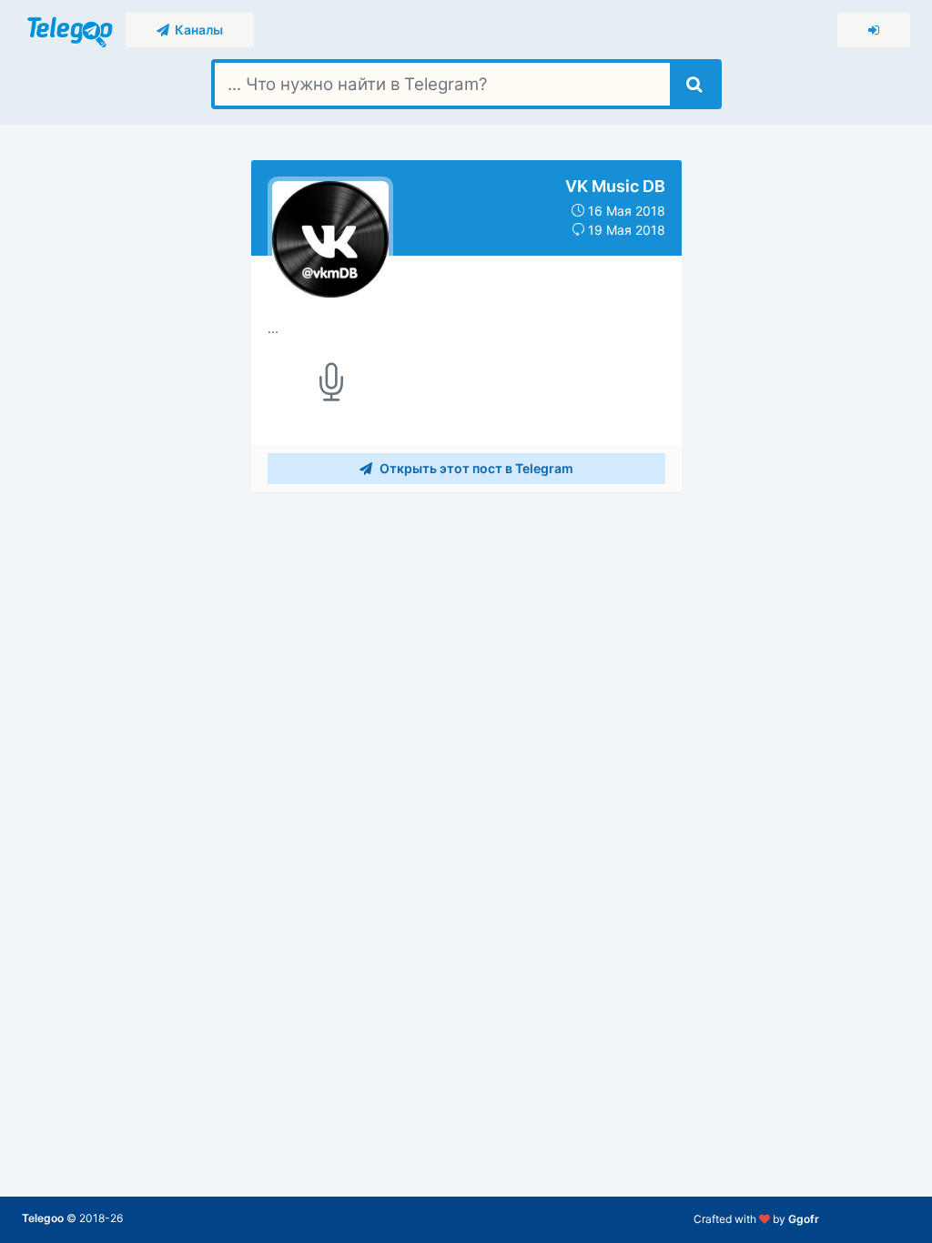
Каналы (196, 29)
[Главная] (71, 28)
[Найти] (694, 84)
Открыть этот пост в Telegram (475, 468)
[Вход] (873, 30)
